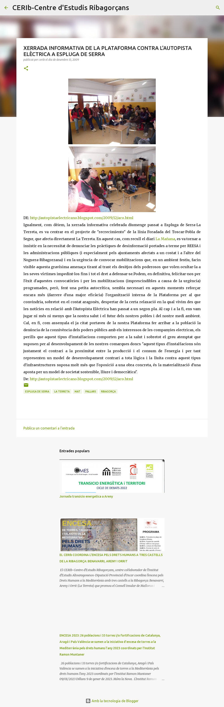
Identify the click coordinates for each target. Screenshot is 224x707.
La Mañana (165, 239)
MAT (77, 391)
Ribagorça (108, 391)
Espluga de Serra (37, 391)
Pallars (90, 391)
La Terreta (62, 391)
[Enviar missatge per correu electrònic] (26, 386)
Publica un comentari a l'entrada (49, 428)
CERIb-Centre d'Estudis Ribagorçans (70, 7)
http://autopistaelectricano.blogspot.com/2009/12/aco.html (81, 218)
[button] (26, 69)
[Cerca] (135, 7)
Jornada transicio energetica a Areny (86, 496)
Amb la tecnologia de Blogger (114, 701)
